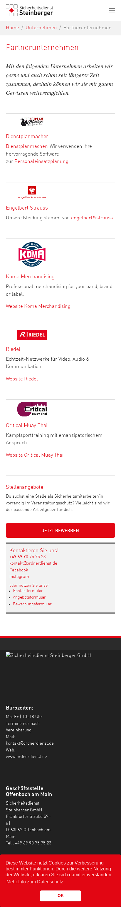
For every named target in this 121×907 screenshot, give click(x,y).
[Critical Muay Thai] (32, 409)
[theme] (29, 10)
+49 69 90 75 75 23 (27, 557)
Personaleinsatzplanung (41, 161)
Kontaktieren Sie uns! (33, 550)
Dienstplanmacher (26, 146)
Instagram (19, 577)
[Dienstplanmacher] (32, 122)
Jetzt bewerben (60, 531)
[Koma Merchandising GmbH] (32, 254)
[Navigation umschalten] (112, 10)
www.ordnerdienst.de (26, 757)
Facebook (18, 570)
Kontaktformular (28, 591)
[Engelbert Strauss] (32, 192)
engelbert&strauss (92, 217)
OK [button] (61, 895)
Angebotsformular (29, 597)
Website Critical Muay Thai (34, 455)
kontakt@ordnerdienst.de (33, 563)
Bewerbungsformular (32, 604)
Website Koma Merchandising (38, 306)
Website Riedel (22, 379)
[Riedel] (32, 335)
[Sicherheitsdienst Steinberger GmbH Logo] (60, 668)
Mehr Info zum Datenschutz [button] (34, 881)
